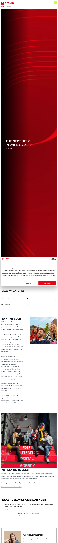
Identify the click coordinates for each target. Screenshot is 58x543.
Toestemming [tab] (10, 262)
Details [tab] (29, 262)
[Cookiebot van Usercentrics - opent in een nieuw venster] (50, 259)
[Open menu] (55, 2)
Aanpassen (28, 283)
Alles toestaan (47, 283)
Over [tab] (48, 262)
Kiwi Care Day (15, 369)
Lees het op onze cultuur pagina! (11, 487)
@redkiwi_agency (10, 504)
